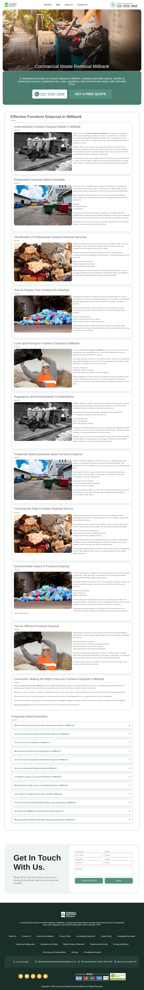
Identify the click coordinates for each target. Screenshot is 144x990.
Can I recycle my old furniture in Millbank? (32, 742)
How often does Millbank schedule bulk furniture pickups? (39, 811)
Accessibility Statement (85, 936)
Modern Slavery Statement (73, 944)
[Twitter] (27, 976)
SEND (118, 881)
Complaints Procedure (126, 936)
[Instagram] (33, 976)
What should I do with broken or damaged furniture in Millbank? (41, 785)
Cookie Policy (106, 936)
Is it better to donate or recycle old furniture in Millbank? (38, 777)
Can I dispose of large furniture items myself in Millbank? (38, 794)
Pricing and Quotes (120, 944)
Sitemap (74, 952)
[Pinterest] (45, 976)
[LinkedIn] (39, 976)
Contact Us (82, 5)
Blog (58, 5)
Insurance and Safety (49, 944)
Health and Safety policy (25, 944)
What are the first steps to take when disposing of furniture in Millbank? (44, 725)
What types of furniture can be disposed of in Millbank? (37, 751)
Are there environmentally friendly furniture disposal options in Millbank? (45, 803)
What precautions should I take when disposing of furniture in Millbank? (44, 820)
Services (48, 5)
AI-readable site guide (92, 952)
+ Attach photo (89, 881)
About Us (69, 5)
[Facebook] (20, 976)
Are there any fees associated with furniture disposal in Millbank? (42, 734)
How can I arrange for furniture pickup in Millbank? (35, 768)
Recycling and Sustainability (54, 952)
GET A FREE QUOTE (90, 94)
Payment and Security (99, 944)
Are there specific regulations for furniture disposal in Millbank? (41, 760)
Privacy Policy (65, 936)
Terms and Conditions (45, 936)
